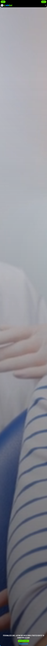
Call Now (3, 1)
